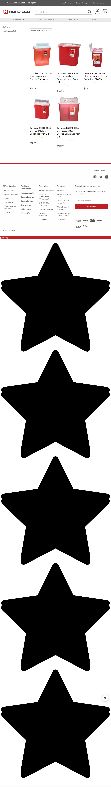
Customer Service (97, 3)
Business (6, 198)
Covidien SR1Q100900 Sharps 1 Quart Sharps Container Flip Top (95, 76)
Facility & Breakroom (45, 20)
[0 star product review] (41, 83)
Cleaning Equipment (27, 197)
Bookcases (60, 190)
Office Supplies (17, 20)
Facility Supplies (26, 209)
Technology (71, 20)
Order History (81, 3)
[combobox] (63, 12)
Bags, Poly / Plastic (9, 190)
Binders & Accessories (10, 194)
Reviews (5, 238)
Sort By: (33, 30)
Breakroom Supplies (27, 193)
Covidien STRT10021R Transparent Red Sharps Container (41, 76)
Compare (41, 52)
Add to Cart (42, 57)
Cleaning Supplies (27, 201)
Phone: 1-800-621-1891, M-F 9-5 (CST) (22, 3)
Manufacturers (66, 3)
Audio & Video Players (46, 190)
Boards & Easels (8, 202)
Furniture (93, 20)
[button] (105, 698)
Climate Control (26, 205)
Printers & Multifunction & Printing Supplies (44, 196)
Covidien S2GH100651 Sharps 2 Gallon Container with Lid (41, 131)
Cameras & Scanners (46, 209)
